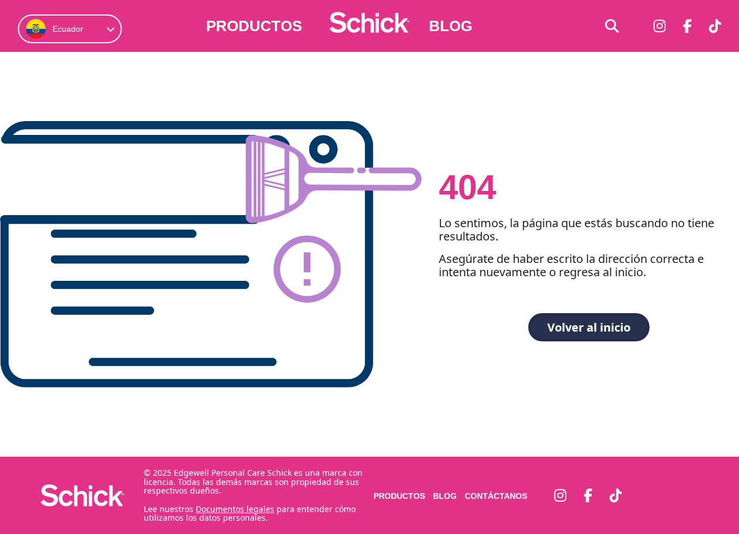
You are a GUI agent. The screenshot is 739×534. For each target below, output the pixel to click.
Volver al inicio (588, 327)
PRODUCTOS (254, 26)
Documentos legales (235, 508)
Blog (450, 26)
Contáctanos (496, 496)
